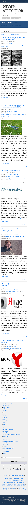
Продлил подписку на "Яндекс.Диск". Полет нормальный (13, 38)
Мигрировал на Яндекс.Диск (10, 170)
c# (4, 409)
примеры (9, 484)
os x (16, 488)
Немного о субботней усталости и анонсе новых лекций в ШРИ (13, 106)
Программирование (8, 448)
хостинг (18, 485)
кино (10, 488)
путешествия (5, 490)
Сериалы (6, 451)
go (4, 412)
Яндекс (22, 45)
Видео (15, 111)
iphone (7, 489)
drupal (22, 490)
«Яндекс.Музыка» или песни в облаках (11, 285)
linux (3, 488)
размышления (16, 114)
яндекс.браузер (20, 236)
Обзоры (15, 174)
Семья (5, 450)
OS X (5, 420)
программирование (6, 114)
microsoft (13, 488)
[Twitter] (6, 18)
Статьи (5, 453)
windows (3, 489)
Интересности (7, 439)
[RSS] (3, 18)
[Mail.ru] (20, 18)
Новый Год (20, 488)
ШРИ (2, 116)
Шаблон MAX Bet (21, 499)
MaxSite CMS (12, 499)
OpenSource (20, 484)
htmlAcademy (6, 415)
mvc (12, 489)
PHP (4, 422)
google (10, 489)
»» (24, 461)
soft (6, 45)
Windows (5, 426)
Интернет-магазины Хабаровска (11, 441)
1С (25, 489)
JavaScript (6, 417)
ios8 (24, 490)
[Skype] (14, 18)
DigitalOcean (23, 485)
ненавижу (19, 490)
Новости (15, 234)
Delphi (5, 410)
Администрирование (8, 429)
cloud (6, 291)
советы (18, 45)
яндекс (13, 236)
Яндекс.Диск (4, 46)
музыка (13, 291)
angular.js (9, 490)
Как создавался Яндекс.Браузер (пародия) (12, 341)
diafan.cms (7, 488)
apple (24, 484)
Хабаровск (14, 484)
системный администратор (7, 485)
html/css (5, 414)
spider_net (10, 176)
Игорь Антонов (13, 8)
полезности (21, 482)
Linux (5, 419)
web (22, 480)
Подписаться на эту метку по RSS (10, 34)
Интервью (5, 438)
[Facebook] (12, 18)
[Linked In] (17, 18)
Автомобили (6, 427)
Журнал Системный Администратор (12, 434)
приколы (13, 348)
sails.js (5, 424)
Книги (5, 443)
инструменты (11, 45)
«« (3, 461)
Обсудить (24, 100)
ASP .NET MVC (7, 407)
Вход (24, 1)
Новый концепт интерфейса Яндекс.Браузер (11, 230)
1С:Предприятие (7, 403)
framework (4, 484)
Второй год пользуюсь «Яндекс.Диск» (13, 66)
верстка (13, 112)
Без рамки (9, 43)
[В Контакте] (9, 18)
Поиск (23, 457)
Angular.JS (6, 405)
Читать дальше (5, 97)
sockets (12, 490)
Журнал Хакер (7, 436)
